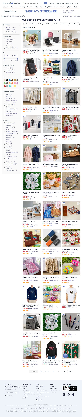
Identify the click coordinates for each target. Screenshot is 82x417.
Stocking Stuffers (30, 24)
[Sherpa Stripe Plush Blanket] (32, 96)
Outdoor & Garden (11, 152)
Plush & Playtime (11, 156)
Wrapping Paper (11, 170)
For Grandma (72, 24)
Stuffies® (9, 115)
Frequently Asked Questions (42, 392)
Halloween (5, 7)
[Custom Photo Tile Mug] (32, 210)
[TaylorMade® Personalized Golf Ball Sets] (32, 181)
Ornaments (9, 45)
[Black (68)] (7, 80)
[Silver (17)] (7, 86)
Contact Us (38, 388)
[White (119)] (12, 86)
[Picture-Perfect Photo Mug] (71, 39)
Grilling (8, 141)
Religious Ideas (10, 162)
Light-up (9, 43)
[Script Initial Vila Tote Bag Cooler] (71, 96)
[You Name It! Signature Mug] (32, 350)
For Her (56, 24)
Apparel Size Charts (40, 386)
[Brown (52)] (12, 80)
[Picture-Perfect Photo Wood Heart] (32, 39)
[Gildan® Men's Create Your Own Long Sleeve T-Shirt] (32, 294)
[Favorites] (75, 3)
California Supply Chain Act (29, 392)
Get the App (52, 392)
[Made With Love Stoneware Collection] (52, 67)
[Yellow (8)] (15, 86)
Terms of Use (26, 395)
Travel (8, 168)
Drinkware (10, 137)
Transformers (10, 102)
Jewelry (8, 146)
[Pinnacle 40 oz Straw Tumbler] (32, 124)
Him (36, 7)
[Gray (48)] (17, 80)
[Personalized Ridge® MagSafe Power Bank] (32, 67)
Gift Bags (9, 139)
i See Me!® (9, 111)
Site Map (38, 397)
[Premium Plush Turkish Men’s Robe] (71, 67)
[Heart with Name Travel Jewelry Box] (52, 39)
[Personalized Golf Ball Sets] (52, 322)
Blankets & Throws (12, 131)
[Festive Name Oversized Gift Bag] (71, 124)
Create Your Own (11, 31)
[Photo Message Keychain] (71, 181)
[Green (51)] (5, 83)
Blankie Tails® (10, 105)
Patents (24, 397)
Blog (24, 388)
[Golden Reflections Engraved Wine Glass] (52, 124)
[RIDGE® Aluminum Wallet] (52, 238)
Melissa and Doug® (11, 113)
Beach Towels (10, 39)
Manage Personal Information (42, 395)
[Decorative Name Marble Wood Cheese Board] (71, 153)
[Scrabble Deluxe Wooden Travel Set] (71, 210)
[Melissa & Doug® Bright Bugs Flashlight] (71, 266)
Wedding (22, 7)
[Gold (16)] (15, 80)
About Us (25, 386)
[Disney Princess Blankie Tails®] (52, 210)
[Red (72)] (5, 86)
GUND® (8, 94)
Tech (8, 166)
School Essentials (11, 164)
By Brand (69, 7)
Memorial (30, 7)
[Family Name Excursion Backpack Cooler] (32, 322)
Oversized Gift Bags (12, 48)
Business (76, 7)
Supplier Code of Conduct (28, 394)
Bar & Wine (10, 129)
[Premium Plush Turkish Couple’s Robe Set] (32, 153)
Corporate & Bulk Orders (41, 390)
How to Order (39, 394)
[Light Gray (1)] (7, 83)
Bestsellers (10, 29)
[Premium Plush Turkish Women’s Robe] (52, 96)
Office (8, 150)
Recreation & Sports (11, 159)
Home (56, 7)
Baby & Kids (48, 7)
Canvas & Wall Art (11, 133)
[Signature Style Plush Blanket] (32, 266)
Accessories (10, 123)
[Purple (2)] (17, 83)
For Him (64, 24)
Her (41, 7)
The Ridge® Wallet (11, 109)
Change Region (39, 399)
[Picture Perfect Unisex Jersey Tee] (71, 294)
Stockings (9, 41)
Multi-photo (10, 70)
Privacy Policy (26, 390)
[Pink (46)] (15, 83)
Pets (8, 154)
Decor (9, 135)
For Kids (48, 24)
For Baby (40, 24)
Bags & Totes (10, 127)
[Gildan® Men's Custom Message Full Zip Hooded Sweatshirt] (52, 350)
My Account (53, 386)
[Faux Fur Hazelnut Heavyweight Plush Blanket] (52, 266)
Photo (62, 7)
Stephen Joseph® (11, 100)
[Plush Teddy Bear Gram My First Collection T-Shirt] (52, 181)
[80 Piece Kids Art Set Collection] (32, 238)
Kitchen (9, 148)
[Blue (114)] (10, 80)
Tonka (8, 107)
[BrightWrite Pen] (71, 322)
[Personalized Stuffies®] (52, 294)
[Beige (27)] (5, 80)
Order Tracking (53, 388)
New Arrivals (10, 27)
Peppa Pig (9, 96)
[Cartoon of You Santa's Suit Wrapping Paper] (71, 350)
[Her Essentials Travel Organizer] (52, 153)
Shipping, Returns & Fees (55, 390)
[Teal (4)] (10, 86)
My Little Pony (10, 98)
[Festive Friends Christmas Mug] (71, 238)
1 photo (9, 68)
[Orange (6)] (12, 83)
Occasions (14, 7)
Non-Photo (10, 72)
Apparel (9, 125)
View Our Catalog (9, 395)
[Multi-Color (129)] (10, 83)
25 (64, 371)
